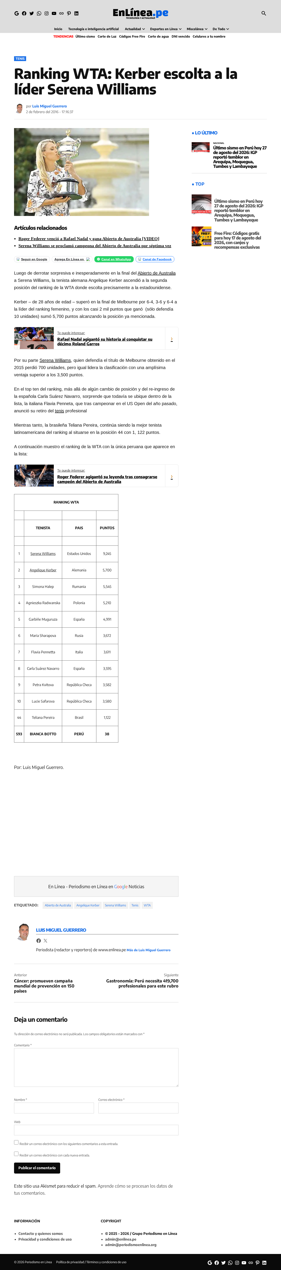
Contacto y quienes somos (40, 1233)
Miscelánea (195, 29)
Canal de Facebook (157, 259)
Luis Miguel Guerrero (49, 106)
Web (17, 1122)
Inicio (58, 29)
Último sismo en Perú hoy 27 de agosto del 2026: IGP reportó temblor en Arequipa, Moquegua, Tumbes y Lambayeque (240, 157)
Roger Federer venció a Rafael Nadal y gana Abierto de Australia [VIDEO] (88, 238)
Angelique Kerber (43, 570)
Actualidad (133, 29)
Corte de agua (158, 36)
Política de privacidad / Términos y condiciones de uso (91, 1262)
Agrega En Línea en (69, 259)
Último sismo (85, 36)
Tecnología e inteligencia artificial (93, 29)
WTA (147, 905)
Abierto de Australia (157, 273)
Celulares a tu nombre (209, 36)
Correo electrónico (111, 1100)
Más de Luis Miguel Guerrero (149, 950)
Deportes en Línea (164, 29)
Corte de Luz (107, 36)
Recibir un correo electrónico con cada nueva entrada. (55, 1155)
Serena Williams (55, 360)
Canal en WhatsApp (116, 259)
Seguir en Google (34, 259)
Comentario (23, 1045)
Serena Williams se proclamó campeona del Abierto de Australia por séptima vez (94, 245)
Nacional (218, 143)
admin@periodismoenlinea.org (131, 1245)
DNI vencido (181, 36)
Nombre (20, 1100)
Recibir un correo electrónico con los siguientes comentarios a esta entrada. (69, 1144)
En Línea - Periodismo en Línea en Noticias (96, 886)
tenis (59, 410)
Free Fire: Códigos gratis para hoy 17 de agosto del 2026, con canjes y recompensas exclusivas (237, 240)
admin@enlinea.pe (120, 1239)
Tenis (20, 58)
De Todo (219, 29)
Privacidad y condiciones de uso (45, 1239)
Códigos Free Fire (132, 36)
